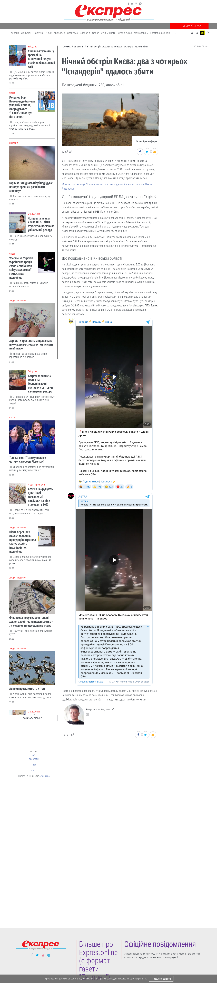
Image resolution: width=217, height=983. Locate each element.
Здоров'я (85, 33)
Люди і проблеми (55, 33)
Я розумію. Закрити (161, 978)
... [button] (175, 33)
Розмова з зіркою (160, 33)
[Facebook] (128, 4)
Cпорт (95, 33)
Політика (39, 33)
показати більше (32, 718)
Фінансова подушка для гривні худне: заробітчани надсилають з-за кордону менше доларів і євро (31, 621)
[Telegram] (140, 4)
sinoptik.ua (45, 776)
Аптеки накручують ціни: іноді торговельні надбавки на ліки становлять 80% (40, 496)
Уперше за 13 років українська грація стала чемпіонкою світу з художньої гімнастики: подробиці (21, 268)
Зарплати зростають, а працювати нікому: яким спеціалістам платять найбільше (31, 344)
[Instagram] (136, 4)
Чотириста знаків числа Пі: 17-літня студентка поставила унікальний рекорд (41, 224)
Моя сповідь (141, 33)
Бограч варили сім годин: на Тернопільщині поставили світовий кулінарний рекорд (40, 383)
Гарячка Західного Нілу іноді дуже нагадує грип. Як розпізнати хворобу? (31, 187)
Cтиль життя (108, 33)
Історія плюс (125, 33)
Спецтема (72, 33)
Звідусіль (26, 33)
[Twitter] (132, 4)
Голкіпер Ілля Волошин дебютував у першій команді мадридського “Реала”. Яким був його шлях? (22, 107)
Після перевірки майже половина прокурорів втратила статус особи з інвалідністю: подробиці (22, 541)
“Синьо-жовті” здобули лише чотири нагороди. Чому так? (27, 460)
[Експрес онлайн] (108, 12)
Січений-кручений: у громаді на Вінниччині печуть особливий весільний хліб (41, 59)
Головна (14, 33)
